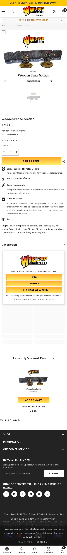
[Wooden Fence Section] (33, 381)
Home (4, 26)
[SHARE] (63, 161)
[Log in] (55, 11)
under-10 (21, 232)
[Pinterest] (23, 494)
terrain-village (57, 229)
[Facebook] (6, 494)
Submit (53, 473)
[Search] (12, 11)
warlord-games (39, 232)
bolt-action (44, 225)
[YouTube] (39, 494)
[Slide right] (61, 20)
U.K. (34, 484)
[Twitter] (47, 494)
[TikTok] (31, 494)
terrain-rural (43, 229)
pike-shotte (15, 229)
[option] (33, 59)
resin (25, 229)
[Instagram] (14, 494)
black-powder (30, 225)
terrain (32, 229)
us (28, 232)
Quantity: (6, 145)
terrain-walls (9, 232)
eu (53, 225)
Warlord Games (18, 130)
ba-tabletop (16, 225)
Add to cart (31, 161)
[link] (17, 337)
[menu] (3, 11)
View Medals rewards (52, 173)
